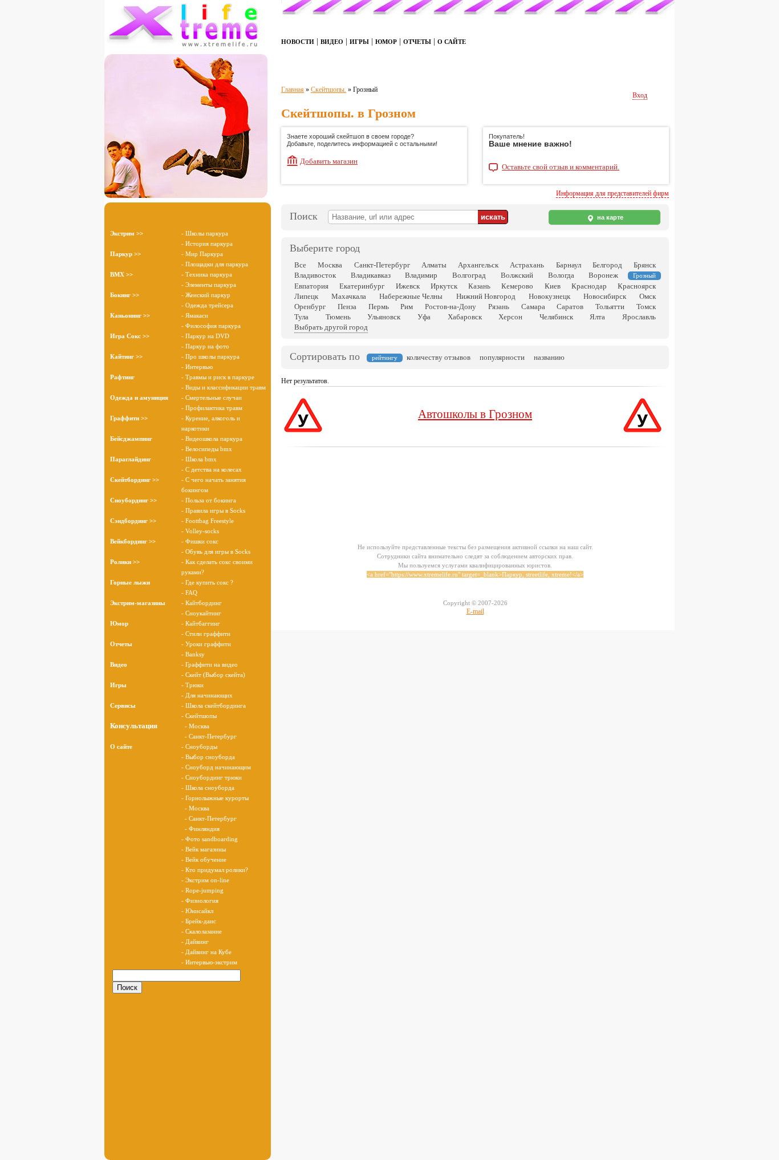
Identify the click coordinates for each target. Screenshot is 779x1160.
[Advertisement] (187, 1071)
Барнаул (568, 265)
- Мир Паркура (202, 253)
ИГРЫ (359, 41)
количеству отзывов (438, 357)
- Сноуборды (199, 746)
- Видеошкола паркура (211, 438)
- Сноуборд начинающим (216, 767)
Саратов (570, 306)
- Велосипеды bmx (206, 448)
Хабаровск (465, 317)
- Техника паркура (206, 274)
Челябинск (556, 317)
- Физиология (199, 900)
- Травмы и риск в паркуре (217, 377)
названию (549, 357)
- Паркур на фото (205, 346)
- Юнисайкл (197, 910)
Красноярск (637, 286)
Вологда (561, 275)
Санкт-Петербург (382, 265)
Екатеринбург (361, 286)
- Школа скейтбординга (213, 705)
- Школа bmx (199, 459)
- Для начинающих (207, 695)
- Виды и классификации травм (223, 387)
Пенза (347, 306)
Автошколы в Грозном (475, 414)
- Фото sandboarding (209, 838)
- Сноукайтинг (201, 613)
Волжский (517, 275)
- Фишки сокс (199, 541)
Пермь (378, 306)
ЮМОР (386, 41)
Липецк (306, 296)
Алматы (434, 265)
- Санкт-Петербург (209, 736)
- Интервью (197, 366)
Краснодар (589, 286)
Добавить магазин (329, 161)
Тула (301, 317)
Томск (646, 306)
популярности (502, 357)
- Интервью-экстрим (209, 962)
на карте (609, 217)
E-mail (475, 611)
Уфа (424, 317)
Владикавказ (371, 275)
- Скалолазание (201, 931)
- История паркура (207, 243)
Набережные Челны (411, 296)
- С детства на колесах (211, 469)
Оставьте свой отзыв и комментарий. (560, 167)
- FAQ (189, 592)
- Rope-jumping (202, 890)
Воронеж (603, 275)
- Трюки (192, 685)
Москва (330, 265)
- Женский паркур (205, 294)
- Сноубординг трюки (211, 777)
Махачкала (348, 296)
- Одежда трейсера (207, 305)
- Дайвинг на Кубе (206, 951)
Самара (533, 306)
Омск (647, 296)
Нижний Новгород (486, 296)
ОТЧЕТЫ (417, 41)
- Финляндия (200, 828)
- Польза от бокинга (208, 500)
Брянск (645, 265)
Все (300, 265)
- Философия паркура (211, 325)
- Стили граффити (205, 633)
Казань (479, 286)
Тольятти (609, 306)
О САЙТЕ (451, 41)
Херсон (510, 317)
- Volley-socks (200, 531)
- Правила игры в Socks (213, 510)
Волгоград (469, 275)
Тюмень (338, 317)
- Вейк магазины (203, 849)
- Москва (195, 726)
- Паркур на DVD (205, 335)
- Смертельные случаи (211, 397)
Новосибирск (604, 296)
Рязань (498, 306)
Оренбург (310, 306)
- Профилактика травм (211, 407)
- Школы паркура (204, 233)
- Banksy (193, 654)
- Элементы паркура (208, 284)
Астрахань (527, 265)
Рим (406, 306)
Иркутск (444, 286)
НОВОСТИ (297, 41)
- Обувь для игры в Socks (215, 551)
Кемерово (517, 286)
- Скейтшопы (199, 715)
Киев (553, 286)
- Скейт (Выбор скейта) (213, 674)
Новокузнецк (549, 296)
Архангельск (478, 265)
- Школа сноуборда (207, 787)
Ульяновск (383, 317)
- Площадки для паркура (214, 264)
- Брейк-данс (198, 921)
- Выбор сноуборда (208, 756)
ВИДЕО (331, 41)
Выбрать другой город (331, 327)
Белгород (607, 265)
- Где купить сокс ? (207, 582)
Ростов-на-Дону (450, 306)
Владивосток (315, 275)
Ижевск (408, 286)
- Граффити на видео (209, 664)
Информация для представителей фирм (612, 193)
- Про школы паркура (210, 356)
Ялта (597, 317)
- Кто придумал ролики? (214, 869)
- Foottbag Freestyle (207, 520)
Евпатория (311, 286)
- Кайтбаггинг (200, 623)
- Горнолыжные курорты (215, 797)
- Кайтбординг (201, 602)
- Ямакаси (194, 315)
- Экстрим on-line (205, 880)
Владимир (421, 275)
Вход (639, 95)
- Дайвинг (195, 941)
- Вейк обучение (203, 859)
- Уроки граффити (206, 643)
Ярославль (639, 317)
